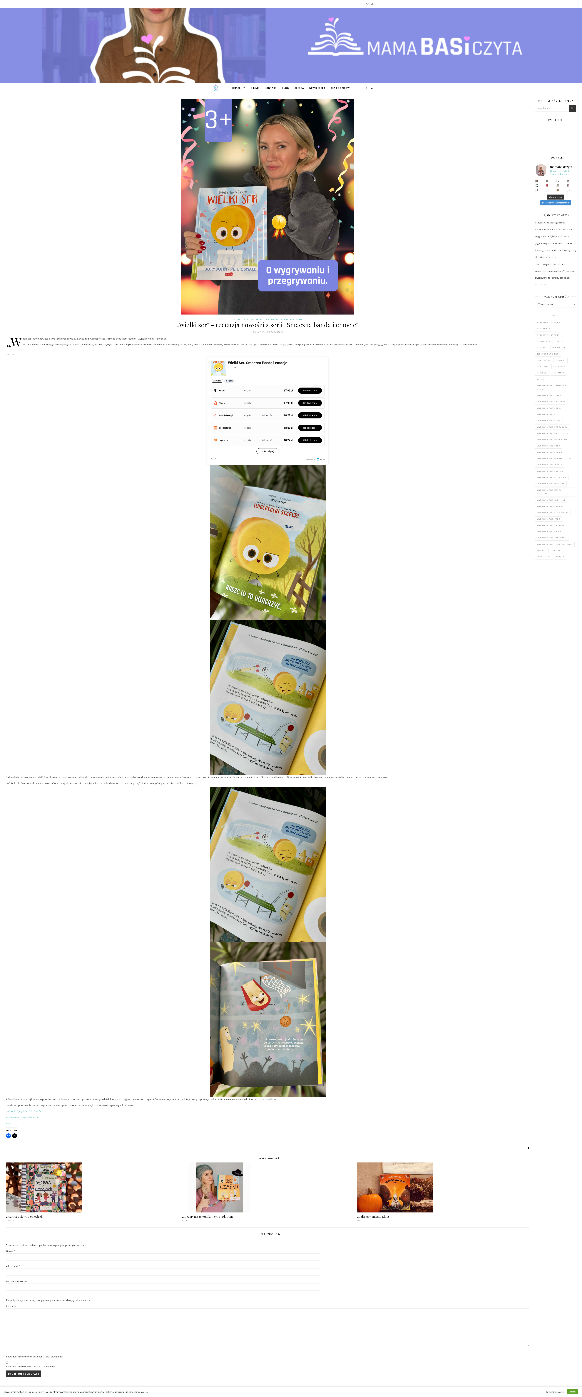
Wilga (540, 379)
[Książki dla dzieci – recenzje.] (216, 88)
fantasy (542, 347)
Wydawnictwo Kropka (550, 471)
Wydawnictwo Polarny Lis (552, 512)
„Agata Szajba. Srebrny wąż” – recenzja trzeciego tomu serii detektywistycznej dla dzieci (555, 250)
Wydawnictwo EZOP (548, 446)
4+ (239, 319)
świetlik (555, 550)
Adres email (13, 1266)
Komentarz (12, 1306)
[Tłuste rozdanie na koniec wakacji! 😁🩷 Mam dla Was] (536, 181)
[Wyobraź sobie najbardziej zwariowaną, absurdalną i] (568, 181)
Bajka (557, 322)
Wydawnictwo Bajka (549, 408)
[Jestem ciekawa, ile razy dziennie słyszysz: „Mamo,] (568, 190)
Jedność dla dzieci (548, 354)
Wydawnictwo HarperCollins (554, 458)
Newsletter (317, 87)
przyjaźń (542, 366)
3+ (234, 319)
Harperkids (559, 347)
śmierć (541, 550)
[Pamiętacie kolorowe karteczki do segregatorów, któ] (558, 181)
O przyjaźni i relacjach (279, 319)
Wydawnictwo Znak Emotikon (554, 544)
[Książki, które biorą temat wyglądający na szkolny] (536, 190)
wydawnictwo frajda (549, 452)
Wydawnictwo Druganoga (552, 427)
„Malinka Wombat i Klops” (374, 1216)
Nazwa (10, 1251)
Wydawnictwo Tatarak (550, 525)
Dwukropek (543, 341)
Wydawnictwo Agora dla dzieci (552, 387)
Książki (236, 87)
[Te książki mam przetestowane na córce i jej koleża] (536, 185)
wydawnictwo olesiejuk (551, 500)
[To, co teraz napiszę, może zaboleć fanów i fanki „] (547, 181)
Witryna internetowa (16, 1281)
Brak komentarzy (274, 331)
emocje (560, 341)
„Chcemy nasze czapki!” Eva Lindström (207, 1216)
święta (560, 557)
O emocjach (254, 319)
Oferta (299, 87)
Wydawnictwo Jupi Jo (549, 465)
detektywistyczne (548, 335)
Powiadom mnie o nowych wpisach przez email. (30, 1366)
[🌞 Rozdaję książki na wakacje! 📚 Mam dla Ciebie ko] (558, 190)
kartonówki (544, 360)
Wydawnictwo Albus (549, 395)
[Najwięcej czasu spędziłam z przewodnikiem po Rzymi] (558, 185)
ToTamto (558, 373)
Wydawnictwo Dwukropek (552, 439)
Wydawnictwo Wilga (549, 531)
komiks (561, 360)
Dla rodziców (340, 87)
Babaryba (542, 322)
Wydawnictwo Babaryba (551, 402)
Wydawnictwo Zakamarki (552, 538)
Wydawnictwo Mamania (550, 484)
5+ (243, 319)
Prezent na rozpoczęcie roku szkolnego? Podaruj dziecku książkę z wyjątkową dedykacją (554, 229)
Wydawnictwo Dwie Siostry (553, 433)
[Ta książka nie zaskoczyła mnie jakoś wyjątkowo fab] (547, 185)
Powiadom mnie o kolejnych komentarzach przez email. (34, 1356)
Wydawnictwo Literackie (552, 477)
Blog (285, 87)
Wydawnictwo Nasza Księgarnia (549, 492)
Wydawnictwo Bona (548, 421)
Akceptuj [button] (572, 1391)
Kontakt (271, 87)
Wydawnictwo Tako (548, 519)
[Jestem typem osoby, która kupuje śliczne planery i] (568, 185)
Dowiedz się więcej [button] (554, 1391)
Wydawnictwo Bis (547, 414)
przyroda (559, 366)
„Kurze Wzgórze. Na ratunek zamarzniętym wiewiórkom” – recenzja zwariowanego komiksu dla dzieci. (555, 271)
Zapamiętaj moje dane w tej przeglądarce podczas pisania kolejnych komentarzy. (48, 1300)
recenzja (542, 373)
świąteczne (544, 557)
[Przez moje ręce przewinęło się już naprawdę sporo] (547, 190)
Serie (299, 319)
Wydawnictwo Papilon (550, 506)
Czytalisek (543, 329)
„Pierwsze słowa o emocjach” (25, 1216)
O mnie (255, 87)
